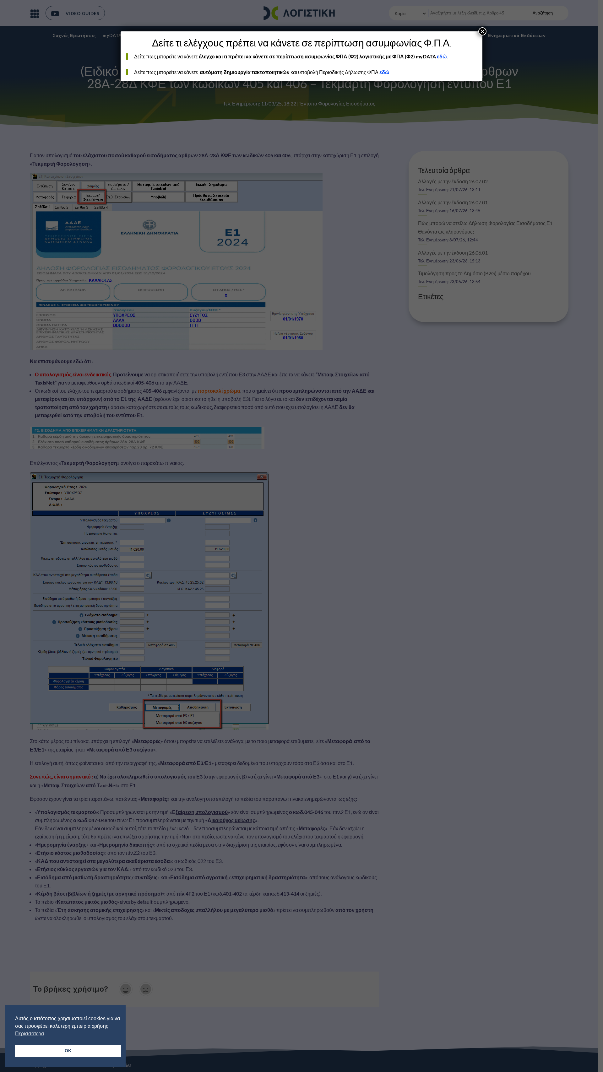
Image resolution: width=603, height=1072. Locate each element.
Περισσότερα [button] (29, 1033)
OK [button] (68, 1050)
